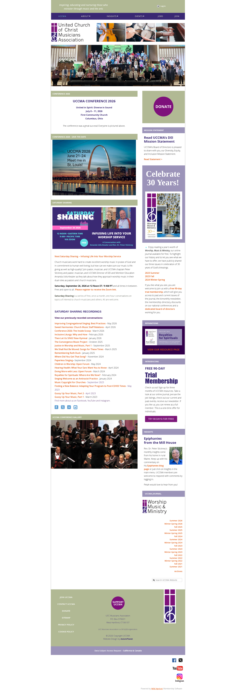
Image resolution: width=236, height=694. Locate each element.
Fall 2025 (178, 527)
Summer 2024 (176, 539)
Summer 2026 (176, 520)
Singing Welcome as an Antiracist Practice (76, 378)
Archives (178, 571)
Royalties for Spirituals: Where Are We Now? (77, 375)
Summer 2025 (176, 530)
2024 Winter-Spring (155, 279)
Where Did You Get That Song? (70, 356)
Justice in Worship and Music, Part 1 (73, 345)
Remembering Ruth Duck (68, 352)
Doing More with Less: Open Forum (73, 371)
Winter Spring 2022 (173, 560)
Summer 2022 (176, 558)
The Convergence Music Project (71, 341)
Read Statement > (153, 159)
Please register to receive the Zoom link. (95, 289)
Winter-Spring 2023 (173, 552)
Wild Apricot (157, 688)
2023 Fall (149, 276)
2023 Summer (152, 272)
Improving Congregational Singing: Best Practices (80, 323)
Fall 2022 (178, 555)
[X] (63, 407)
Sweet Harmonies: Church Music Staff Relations (79, 327)
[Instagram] (75, 407)
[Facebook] (57, 407)
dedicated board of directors (160, 308)
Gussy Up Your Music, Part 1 (69, 396)
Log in (163, 6)
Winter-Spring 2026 (173, 523)
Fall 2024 (178, 536)
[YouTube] (69, 407)
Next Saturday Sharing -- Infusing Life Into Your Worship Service (88, 256)
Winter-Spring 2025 (173, 533)
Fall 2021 (178, 563)
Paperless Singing (64, 360)
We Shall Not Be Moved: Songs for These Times (79, 349)
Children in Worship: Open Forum (72, 364)
